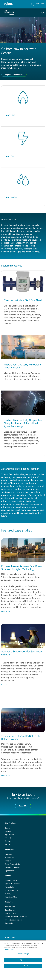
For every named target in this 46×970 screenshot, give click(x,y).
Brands (7, 828)
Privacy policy (9, 950)
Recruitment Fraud (12, 897)
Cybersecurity (10, 871)
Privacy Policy (10, 937)
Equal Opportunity (11, 890)
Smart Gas (9, 115)
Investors (8, 861)
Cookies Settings (23, 954)
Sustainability (10, 858)
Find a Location (10, 913)
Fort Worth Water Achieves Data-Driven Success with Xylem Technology (21, 568)
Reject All (23, 960)
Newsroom (9, 854)
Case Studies (10, 910)
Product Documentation (13, 920)
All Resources (10, 907)
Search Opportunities (12, 884)
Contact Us (9, 923)
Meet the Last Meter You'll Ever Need (23, 300)
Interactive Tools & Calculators (16, 917)
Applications (9, 835)
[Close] (42, 943)
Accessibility (9, 887)
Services (8, 841)
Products (8, 838)
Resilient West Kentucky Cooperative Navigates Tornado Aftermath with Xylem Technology (23, 423)
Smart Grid (9, 156)
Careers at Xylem (11, 881)
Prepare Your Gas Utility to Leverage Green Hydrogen (22, 366)
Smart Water (10, 197)
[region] (23, 955)
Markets (8, 831)
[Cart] (37, 4)
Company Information (13, 867)
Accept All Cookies (22, 966)
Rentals (8, 844)
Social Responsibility (12, 864)
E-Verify (8, 894)
